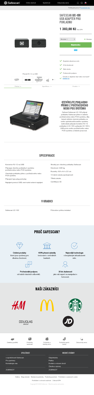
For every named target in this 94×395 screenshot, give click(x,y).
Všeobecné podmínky (37, 377)
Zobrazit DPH (57, 380)
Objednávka (75, 45)
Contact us (66, 79)
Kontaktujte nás (12, 363)
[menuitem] (12, 3)
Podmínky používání (51, 377)
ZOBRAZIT (10, 370)
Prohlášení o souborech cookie (67, 377)
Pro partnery (10, 360)
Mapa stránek (25, 377)
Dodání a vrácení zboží (57, 363)
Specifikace (46, 86)
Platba (51, 360)
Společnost (46, 3)
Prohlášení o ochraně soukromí (41, 380)
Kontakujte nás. (85, 8)
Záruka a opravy (55, 366)
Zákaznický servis (63, 3)
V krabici (75, 86)
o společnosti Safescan (15, 358)
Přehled (17, 86)
